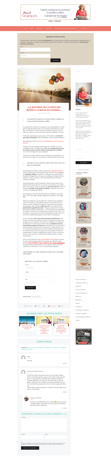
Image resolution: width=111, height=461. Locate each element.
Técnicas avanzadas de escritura (82, 316)
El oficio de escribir (80, 289)
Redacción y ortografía (80, 313)
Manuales (49, 28)
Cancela (64, 414)
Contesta (65, 363)
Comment (23, 417)
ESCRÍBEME (79, 174)
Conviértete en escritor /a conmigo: (65, 28)
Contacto (84, 28)
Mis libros (78, 296)
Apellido (27, 272)
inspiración (36, 296)
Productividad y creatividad (81, 310)
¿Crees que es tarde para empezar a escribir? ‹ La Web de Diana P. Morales (43, 348)
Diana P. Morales (36, 398)
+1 (45, 306)
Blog (31, 28)
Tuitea (38, 306)
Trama (77, 320)
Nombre (22, 52)
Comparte (29, 306)
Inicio (25, 28)
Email (21, 46)
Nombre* (27, 264)
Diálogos (78, 286)
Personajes (78, 306)
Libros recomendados (80, 293)
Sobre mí (38, 28)
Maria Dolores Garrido (48, 414)
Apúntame (55, 60)
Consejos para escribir (80, 282)
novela (77, 303)
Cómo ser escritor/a (44, 113)
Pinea (62, 306)
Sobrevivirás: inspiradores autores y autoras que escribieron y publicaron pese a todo (61, 329)
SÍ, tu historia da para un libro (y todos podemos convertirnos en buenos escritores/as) (44, 329)
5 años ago (29, 358)
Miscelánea (78, 299)
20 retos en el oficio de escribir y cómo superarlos (27, 327)
